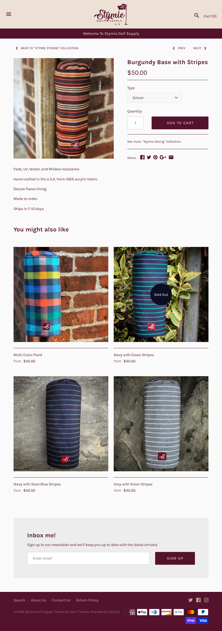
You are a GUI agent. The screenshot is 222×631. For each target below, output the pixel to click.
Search (19, 600)
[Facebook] (198, 600)
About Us (38, 600)
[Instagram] (206, 600)
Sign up (175, 558)
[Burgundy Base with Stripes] (64, 108)
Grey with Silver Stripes (133, 484)
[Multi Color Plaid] (61, 294)
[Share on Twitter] (149, 157)
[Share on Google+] (163, 157)
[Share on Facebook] (142, 157)
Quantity (134, 111)
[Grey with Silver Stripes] (161, 423)
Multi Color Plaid (28, 355)
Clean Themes (79, 612)
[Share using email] (171, 157)
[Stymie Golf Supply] (111, 14)
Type (131, 88)
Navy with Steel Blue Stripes (37, 484)
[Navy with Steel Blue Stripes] (61, 423)
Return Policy (87, 600)
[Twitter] (190, 600)
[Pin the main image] (155, 157)
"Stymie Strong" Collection (161, 141)
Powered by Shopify (105, 612)
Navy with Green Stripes (134, 355)
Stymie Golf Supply (39, 612)
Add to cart (180, 123)
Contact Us (61, 600)
